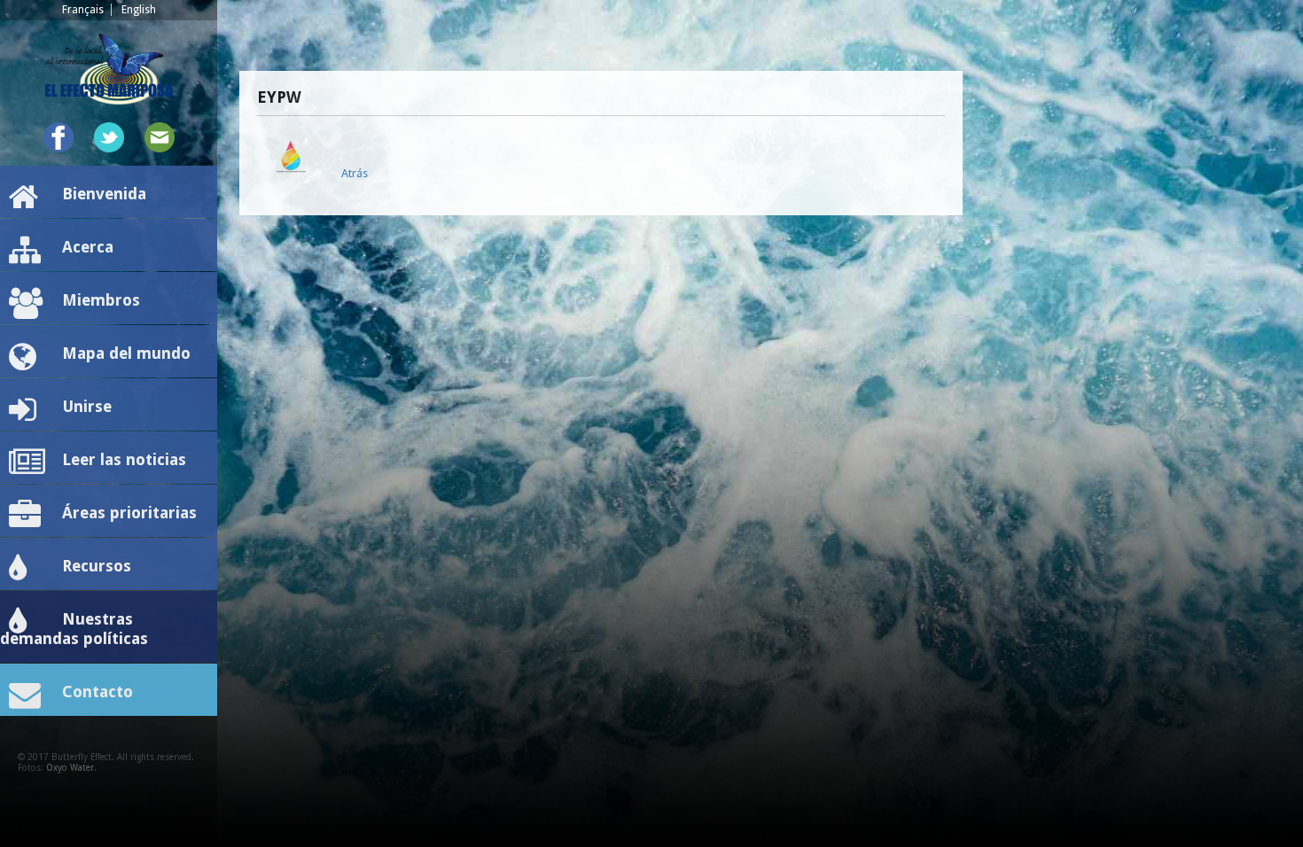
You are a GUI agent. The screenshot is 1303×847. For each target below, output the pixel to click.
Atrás (354, 173)
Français (83, 10)
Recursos (96, 565)
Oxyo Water (70, 768)
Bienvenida (104, 193)
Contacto (97, 691)
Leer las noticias (124, 459)
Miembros (101, 300)
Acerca (87, 246)
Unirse (87, 406)
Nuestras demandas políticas (74, 629)
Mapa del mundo (126, 353)
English (138, 10)
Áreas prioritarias (129, 512)
